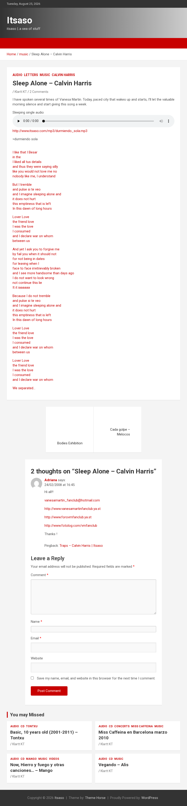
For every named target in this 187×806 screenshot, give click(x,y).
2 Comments (39, 92)
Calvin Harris (63, 75)
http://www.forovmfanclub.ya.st (67, 517)
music (45, 75)
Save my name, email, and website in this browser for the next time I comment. (96, 678)
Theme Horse (95, 798)
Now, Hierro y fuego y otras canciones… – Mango (37, 767)
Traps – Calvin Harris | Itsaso (81, 546)
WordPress (149, 798)
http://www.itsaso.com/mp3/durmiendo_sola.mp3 (50, 131)
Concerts (122, 726)
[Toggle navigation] (12, 43)
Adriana (50, 480)
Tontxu (31, 726)
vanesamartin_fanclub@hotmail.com (72, 500)
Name (36, 622)
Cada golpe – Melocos (120, 431)
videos (54, 758)
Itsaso (19, 20)
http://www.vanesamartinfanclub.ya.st (72, 509)
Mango (31, 758)
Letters (31, 75)
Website (37, 658)
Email (36, 638)
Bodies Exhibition (70, 443)
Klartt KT (21, 92)
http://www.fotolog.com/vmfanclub (70, 526)
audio (17, 75)
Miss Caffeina (142, 726)
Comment (39, 575)
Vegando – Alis (113, 764)
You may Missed (27, 714)
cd (22, 726)
